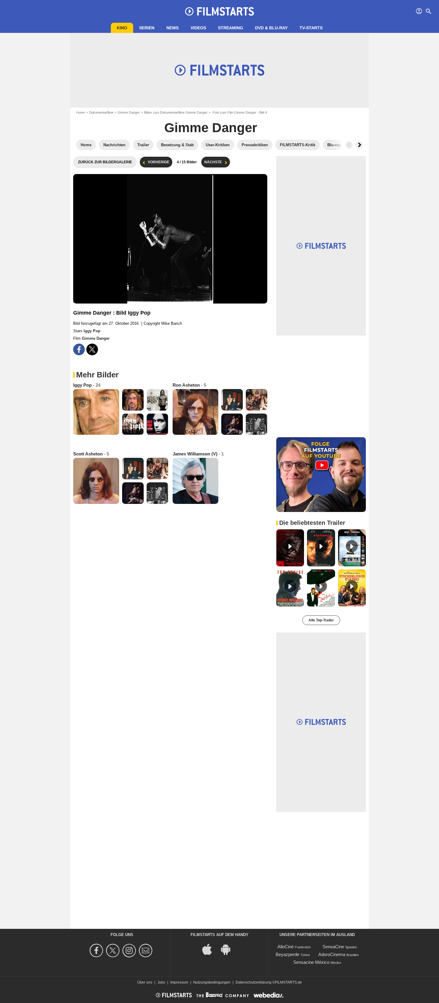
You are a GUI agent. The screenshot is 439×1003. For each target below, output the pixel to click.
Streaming (230, 27)
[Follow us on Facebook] (97, 950)
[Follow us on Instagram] (130, 950)
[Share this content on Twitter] (92, 349)
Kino (122, 27)
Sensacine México (311, 962)
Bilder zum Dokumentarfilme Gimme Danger (176, 112)
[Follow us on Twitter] (113, 950)
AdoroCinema (331, 954)
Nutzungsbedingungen (212, 982)
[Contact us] (146, 950)
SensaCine (333, 946)
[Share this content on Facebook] (79, 349)
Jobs (161, 982)
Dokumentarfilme (101, 112)
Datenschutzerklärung (253, 982)
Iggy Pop (92, 331)
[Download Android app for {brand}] (228, 949)
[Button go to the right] (359, 145)
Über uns (144, 982)
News (172, 27)
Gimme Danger (129, 112)
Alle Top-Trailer (321, 620)
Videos (198, 27)
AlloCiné (285, 946)
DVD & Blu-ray (271, 27)
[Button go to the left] (349, 145)
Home (80, 112)
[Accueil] (219, 11)
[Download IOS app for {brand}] (210, 949)
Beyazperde (287, 954)
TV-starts (311, 27)
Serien (146, 27)
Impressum (179, 982)
